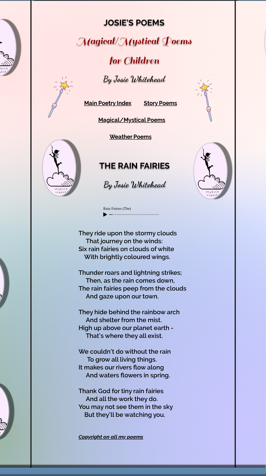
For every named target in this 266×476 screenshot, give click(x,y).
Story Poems (160, 103)
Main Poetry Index (107, 103)
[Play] (105, 214)
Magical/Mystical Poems (131, 120)
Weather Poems (130, 137)
